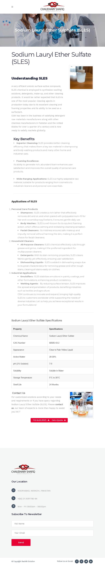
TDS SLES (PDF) (39, 420)
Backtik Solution (28, 561)
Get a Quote (57, 420)
